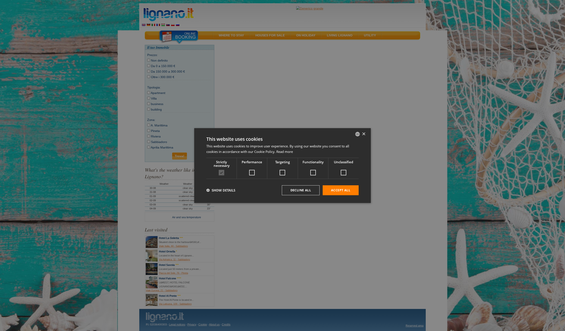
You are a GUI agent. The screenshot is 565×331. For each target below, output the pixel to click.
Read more (284, 151)
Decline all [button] (300, 190)
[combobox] (357, 134)
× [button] (363, 133)
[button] (220, 190)
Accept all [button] (340, 190)
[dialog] (282, 165)
